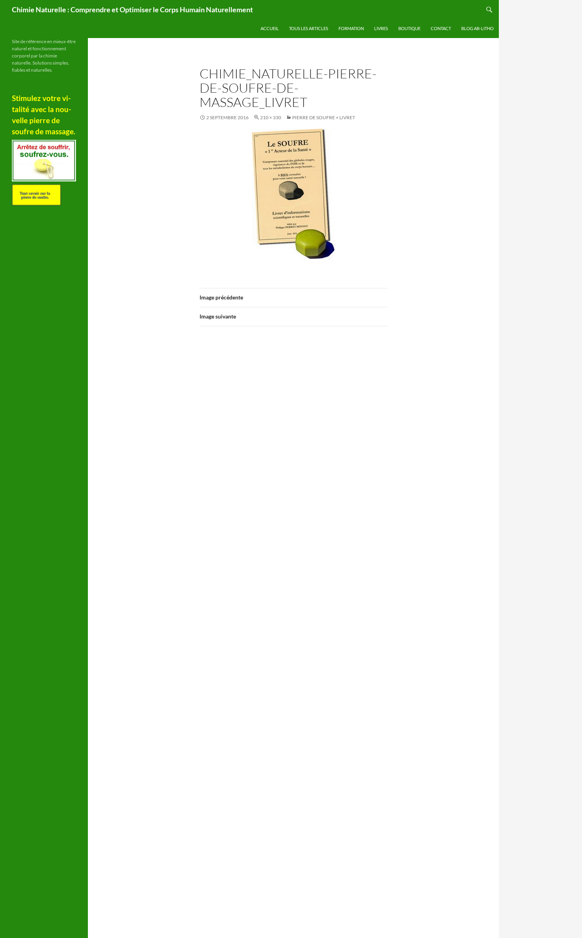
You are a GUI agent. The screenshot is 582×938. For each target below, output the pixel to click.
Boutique (409, 28)
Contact (441, 28)
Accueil (270, 28)
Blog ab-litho (477, 28)
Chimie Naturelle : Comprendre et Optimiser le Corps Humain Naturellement (132, 9)
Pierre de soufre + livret (323, 117)
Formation (351, 28)
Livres (381, 28)
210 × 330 (270, 117)
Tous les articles (308, 28)
